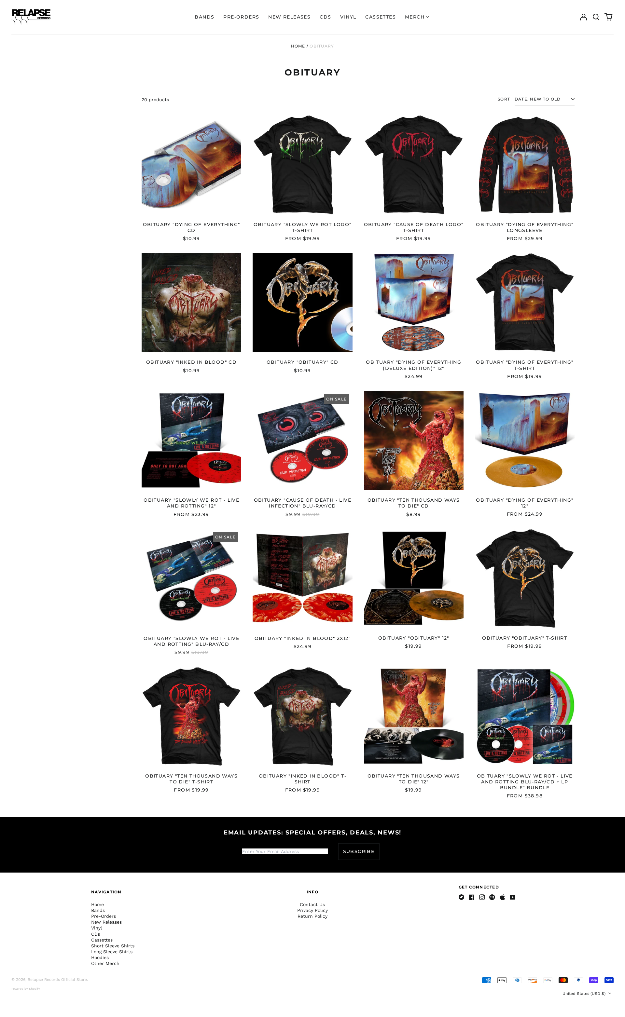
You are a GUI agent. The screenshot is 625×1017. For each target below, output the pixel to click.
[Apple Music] (503, 897)
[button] (596, 17)
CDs (325, 17)
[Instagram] (482, 897)
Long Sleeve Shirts (111, 951)
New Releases (289, 17)
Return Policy (312, 916)
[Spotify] (492, 897)
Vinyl (348, 17)
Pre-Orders (241, 17)
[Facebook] (472, 897)
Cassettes (380, 17)
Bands (204, 17)
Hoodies (100, 957)
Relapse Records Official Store (57, 979)
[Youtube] (513, 897)
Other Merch (105, 963)
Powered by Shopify (25, 988)
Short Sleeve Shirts (112, 945)
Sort (504, 99)
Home (298, 46)
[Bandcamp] (462, 897)
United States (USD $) (584, 993)
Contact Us (312, 904)
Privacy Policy (312, 910)
